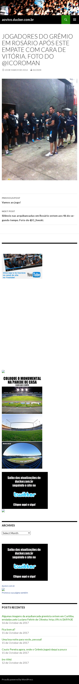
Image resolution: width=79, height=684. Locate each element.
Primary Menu (74, 19)
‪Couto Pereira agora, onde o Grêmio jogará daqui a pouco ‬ (34, 649)
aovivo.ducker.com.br (18, 20)
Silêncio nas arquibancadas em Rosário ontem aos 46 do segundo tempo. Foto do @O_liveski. (38, 216)
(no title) (7, 659)
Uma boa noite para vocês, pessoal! (22, 639)
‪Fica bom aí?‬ (8, 629)
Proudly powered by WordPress (17, 679)
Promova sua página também (15, 593)
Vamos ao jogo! (11, 200)
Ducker (37, 70)
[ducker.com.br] (3, 589)
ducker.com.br (8, 586)
